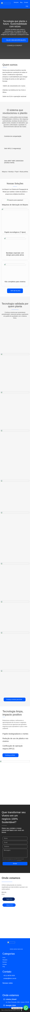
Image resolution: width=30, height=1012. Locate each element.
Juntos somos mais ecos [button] (16, 949)
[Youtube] (16, 988)
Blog (21, 2)
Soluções (16, 2)
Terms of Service (13, 860)
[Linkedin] (4, 988)
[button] (8, 899)
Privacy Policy (6, 860)
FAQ (27, 6)
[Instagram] (10, 988)
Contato (26, 2)
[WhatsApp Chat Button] (25, 1007)
